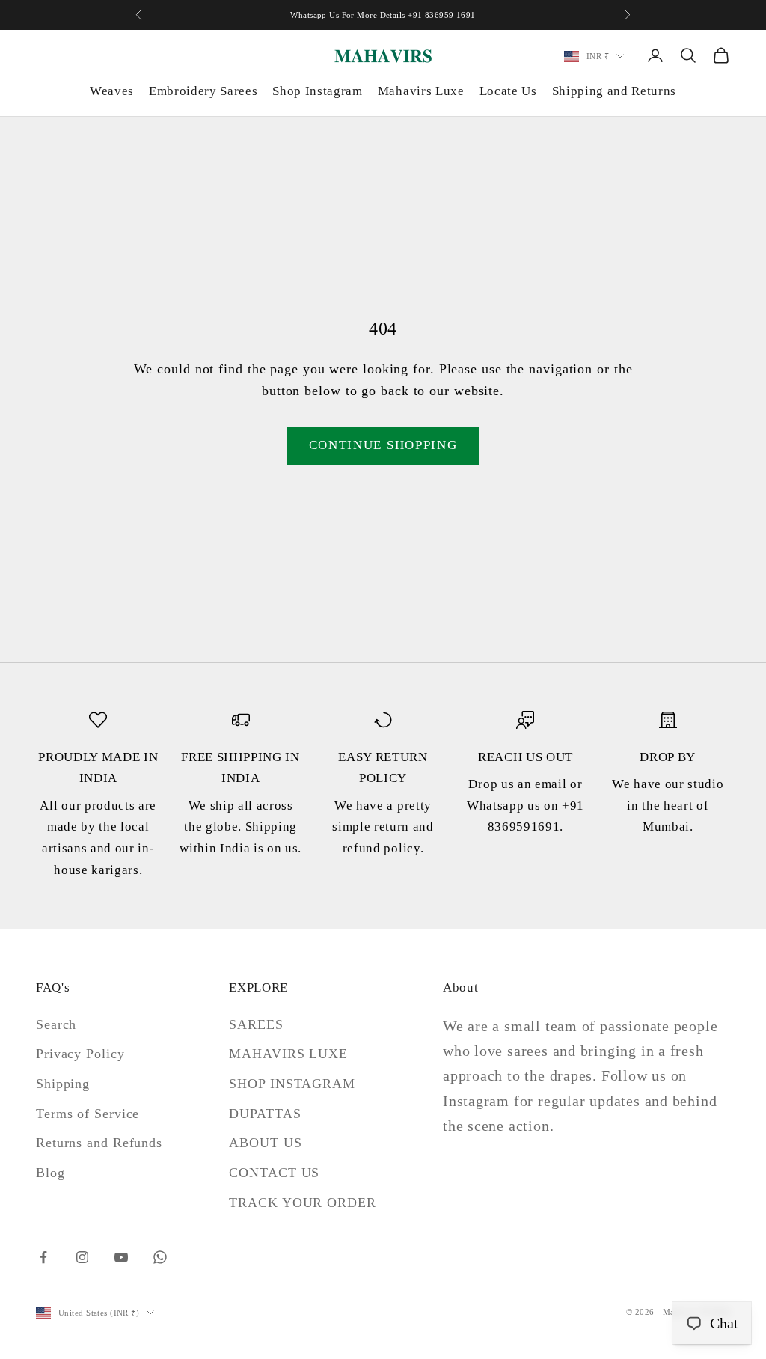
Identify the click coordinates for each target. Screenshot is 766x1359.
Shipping (63, 1083)
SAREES (256, 1024)
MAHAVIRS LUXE (288, 1053)
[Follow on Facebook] (43, 1257)
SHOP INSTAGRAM (292, 1083)
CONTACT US (274, 1172)
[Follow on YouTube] (121, 1257)
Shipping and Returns (614, 91)
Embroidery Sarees (203, 91)
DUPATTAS (265, 1113)
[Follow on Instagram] (82, 1257)
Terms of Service (87, 1113)
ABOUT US (265, 1142)
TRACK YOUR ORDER (302, 1202)
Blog (50, 1172)
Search (56, 1024)
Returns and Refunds (99, 1142)
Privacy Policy (80, 1053)
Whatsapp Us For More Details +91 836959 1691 (382, 14)
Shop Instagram (317, 91)
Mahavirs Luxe (421, 91)
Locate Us (508, 91)
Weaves (112, 91)
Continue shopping (383, 445)
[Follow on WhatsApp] (160, 1257)
